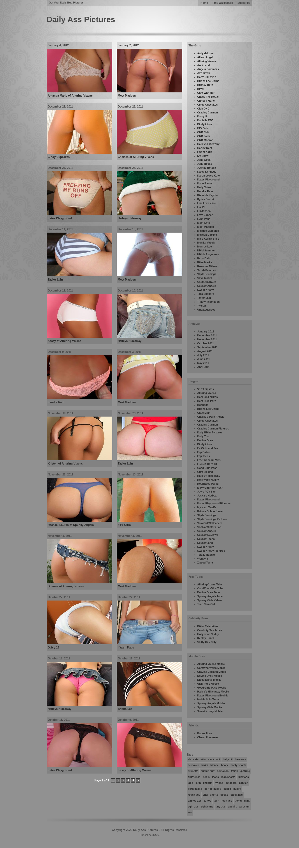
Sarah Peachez (206, 270)
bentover (193, 765)
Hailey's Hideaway (208, 475)
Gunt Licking (205, 471)
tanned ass (195, 800)
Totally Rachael (206, 554)
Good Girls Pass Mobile (211, 687)
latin (198, 782)
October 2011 (205, 343)
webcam (244, 806)
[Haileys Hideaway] (149, 214)
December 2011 (207, 335)
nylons (219, 782)
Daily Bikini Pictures (209, 432)
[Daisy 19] (79, 643)
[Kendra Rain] (79, 398)
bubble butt (208, 771)
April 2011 (203, 367)
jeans (215, 777)
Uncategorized (206, 309)
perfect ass (195, 788)
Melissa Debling (207, 234)
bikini (204, 765)
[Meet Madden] (149, 91)
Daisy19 (202, 116)
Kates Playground (60, 218)
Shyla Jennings (206, 274)
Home (204, 2)
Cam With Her (206, 92)
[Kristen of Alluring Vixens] (79, 459)
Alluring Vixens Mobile (211, 664)
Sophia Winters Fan (209, 527)
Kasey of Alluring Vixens (64, 341)
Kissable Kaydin (207, 195)
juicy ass (243, 777)
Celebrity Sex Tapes (209, 630)
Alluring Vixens (206, 61)
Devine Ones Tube (208, 592)
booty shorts (238, 765)
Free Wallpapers (223, 2)
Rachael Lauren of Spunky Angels (71, 524)
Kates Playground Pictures (214, 503)
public (227, 788)
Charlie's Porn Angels (210, 416)
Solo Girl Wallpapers (209, 523)
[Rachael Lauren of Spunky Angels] (79, 520)
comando (223, 771)
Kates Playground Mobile (212, 695)
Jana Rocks (204, 163)
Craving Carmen (207, 112)
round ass (194, 794)
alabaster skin (197, 759)
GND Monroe (205, 140)
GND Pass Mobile (208, 683)
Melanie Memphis (208, 230)
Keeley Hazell (205, 638)
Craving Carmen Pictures (213, 428)
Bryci (200, 88)
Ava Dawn (203, 73)
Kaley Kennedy (206, 171)
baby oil (227, 759)
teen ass (227, 800)
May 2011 (203, 363)
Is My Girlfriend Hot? (210, 487)
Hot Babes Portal (207, 483)
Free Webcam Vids (209, 460)
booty (224, 765)
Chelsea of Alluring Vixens (136, 157)
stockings (236, 794)
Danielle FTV (205, 120)
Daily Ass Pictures (81, 19)
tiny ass (220, 806)
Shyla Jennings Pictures (212, 519)
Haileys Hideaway (129, 218)
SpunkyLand (205, 542)
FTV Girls (124, 524)
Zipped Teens (205, 562)
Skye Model (204, 278)
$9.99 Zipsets (205, 389)
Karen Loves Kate (208, 175)
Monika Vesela (206, 242)
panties (243, 782)
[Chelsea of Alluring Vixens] (149, 152)
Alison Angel (205, 57)
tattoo (207, 800)
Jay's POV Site (206, 491)
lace (190, 782)
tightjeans (207, 806)
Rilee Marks (204, 262)
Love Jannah (205, 215)
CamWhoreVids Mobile (211, 668)
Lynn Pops (203, 219)
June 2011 (203, 359)
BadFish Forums (207, 397)
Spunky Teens (206, 539)
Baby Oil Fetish (206, 77)
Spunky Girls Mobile (209, 707)
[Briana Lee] (149, 704)
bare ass (240, 759)
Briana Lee (125, 708)
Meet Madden (127, 95)
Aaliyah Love (205, 53)
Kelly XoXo (204, 187)
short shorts (210, 794)
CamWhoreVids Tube (210, 588)
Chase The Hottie (208, 96)
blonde (214, 765)
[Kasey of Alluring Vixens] (79, 336)
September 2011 (207, 347)
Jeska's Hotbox (207, 495)
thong (238, 800)
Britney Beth (205, 85)
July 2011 (203, 355)
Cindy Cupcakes (59, 157)
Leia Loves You (206, 203)
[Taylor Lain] (79, 275)
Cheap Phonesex (207, 737)
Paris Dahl (203, 258)
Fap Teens (203, 456)
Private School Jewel (210, 511)
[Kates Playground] (79, 214)
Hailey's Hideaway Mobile (213, 691)
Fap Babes (204, 452)
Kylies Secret (205, 199)
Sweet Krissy (205, 290)
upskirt (232, 806)
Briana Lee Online (208, 81)
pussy (237, 788)
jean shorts (228, 777)
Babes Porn (204, 733)
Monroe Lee (204, 246)
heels (206, 777)
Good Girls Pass (207, 468)
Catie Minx (203, 412)
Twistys (202, 305)
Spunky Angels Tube (210, 596)
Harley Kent (204, 148)
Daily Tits (203, 436)
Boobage (202, 404)
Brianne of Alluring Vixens (66, 586)
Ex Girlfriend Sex (207, 448)
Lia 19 (201, 207)
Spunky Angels (206, 286)
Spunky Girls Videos (209, 600)
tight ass (193, 806)
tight (247, 800)
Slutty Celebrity (206, 642)
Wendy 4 (202, 558)
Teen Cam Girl (206, 604)
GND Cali (203, 132)
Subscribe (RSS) (150, 835)
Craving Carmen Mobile (212, 671)
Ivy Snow (202, 155)
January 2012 (205, 331)
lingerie (207, 782)
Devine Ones (205, 440)
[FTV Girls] (149, 520)
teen (216, 800)
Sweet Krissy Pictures (211, 550)
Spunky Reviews (207, 535)
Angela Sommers (208, 69)
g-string (245, 771)
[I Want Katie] (149, 643)
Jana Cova (204, 159)
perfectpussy (212, 788)
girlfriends (194, 777)
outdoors (231, 782)
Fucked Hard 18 (207, 464)
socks (224, 794)
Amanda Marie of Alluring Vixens (70, 95)
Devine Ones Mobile (209, 675)
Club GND (203, 108)
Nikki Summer (206, 250)
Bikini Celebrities (207, 626)
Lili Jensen (204, 211)
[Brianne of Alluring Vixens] (79, 582)
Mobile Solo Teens (208, 699)
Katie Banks (205, 183)
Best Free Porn (206, 401)
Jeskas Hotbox (206, 167)
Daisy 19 (53, 647)
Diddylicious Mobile (209, 679)
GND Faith (203, 136)
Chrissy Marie (206, 100)
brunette (193, 771)
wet (190, 812)
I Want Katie (126, 647)
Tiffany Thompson (208, 301)
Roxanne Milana (207, 266)
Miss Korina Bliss (208, 238)
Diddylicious (205, 124)
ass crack (214, 759)
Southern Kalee (206, 282)
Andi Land (203, 65)
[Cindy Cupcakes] (79, 152)
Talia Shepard (205, 293)
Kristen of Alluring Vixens (65, 463)
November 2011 (207, 339)
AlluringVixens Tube (209, 584)
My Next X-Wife (206, 507)
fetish (234, 771)
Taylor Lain (55, 279)
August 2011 (205, 351)
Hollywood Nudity (208, 479)
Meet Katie (204, 222)
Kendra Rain (56, 402)
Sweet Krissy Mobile (210, 711)
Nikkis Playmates (208, 254)
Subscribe (243, 2)
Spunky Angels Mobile (211, 703)
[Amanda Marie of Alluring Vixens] (79, 91)
